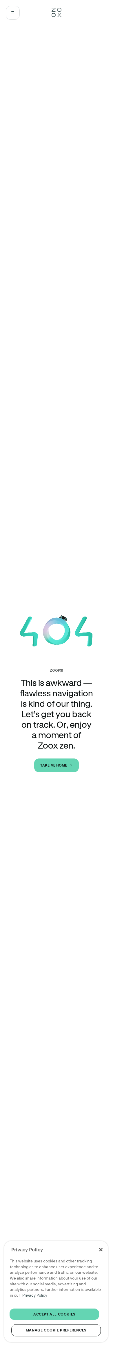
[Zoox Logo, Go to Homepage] (56, 13)
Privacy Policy (34, 1295)
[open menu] (13, 13)
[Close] (100, 1249)
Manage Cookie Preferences (56, 1330)
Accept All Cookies (54, 1314)
